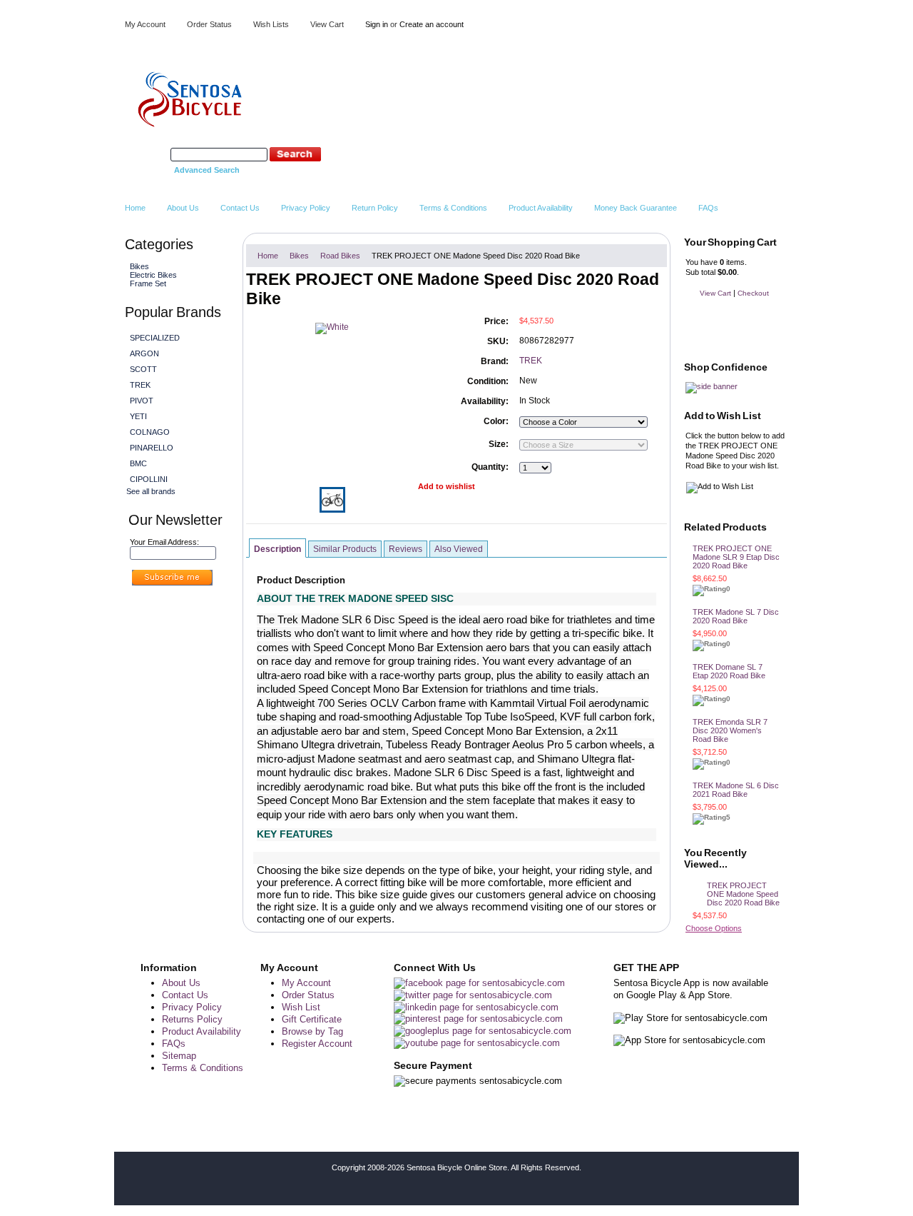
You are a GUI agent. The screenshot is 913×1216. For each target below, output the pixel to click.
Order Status (209, 24)
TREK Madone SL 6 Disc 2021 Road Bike (736, 789)
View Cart (327, 24)
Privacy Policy (192, 1007)
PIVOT (141, 400)
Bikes (137, 266)
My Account (145, 24)
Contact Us (185, 995)
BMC (138, 463)
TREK (140, 385)
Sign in (376, 24)
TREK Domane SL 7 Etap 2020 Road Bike (729, 671)
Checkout (753, 293)
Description (277, 549)
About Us (181, 983)
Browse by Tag (312, 1031)
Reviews (405, 549)
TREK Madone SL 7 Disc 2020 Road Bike (736, 616)
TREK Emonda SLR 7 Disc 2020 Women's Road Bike (730, 730)
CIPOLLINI (149, 479)
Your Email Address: (164, 542)
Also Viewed (458, 549)
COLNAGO (150, 432)
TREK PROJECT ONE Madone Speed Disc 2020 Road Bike (743, 894)
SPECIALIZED (155, 337)
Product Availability (201, 1031)
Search (155, 154)
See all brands (150, 491)
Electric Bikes (151, 275)
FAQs (173, 1043)
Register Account (317, 1043)
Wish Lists (271, 24)
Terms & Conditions (202, 1067)
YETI (138, 416)
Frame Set (148, 283)
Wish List (301, 1007)
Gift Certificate (312, 1019)
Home (267, 255)
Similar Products (345, 549)
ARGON (144, 353)
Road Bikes (340, 255)
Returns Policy (192, 1019)
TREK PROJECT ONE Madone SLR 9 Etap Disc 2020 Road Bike (736, 557)
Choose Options (713, 928)
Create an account (431, 24)
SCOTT (143, 369)
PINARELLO (151, 447)
